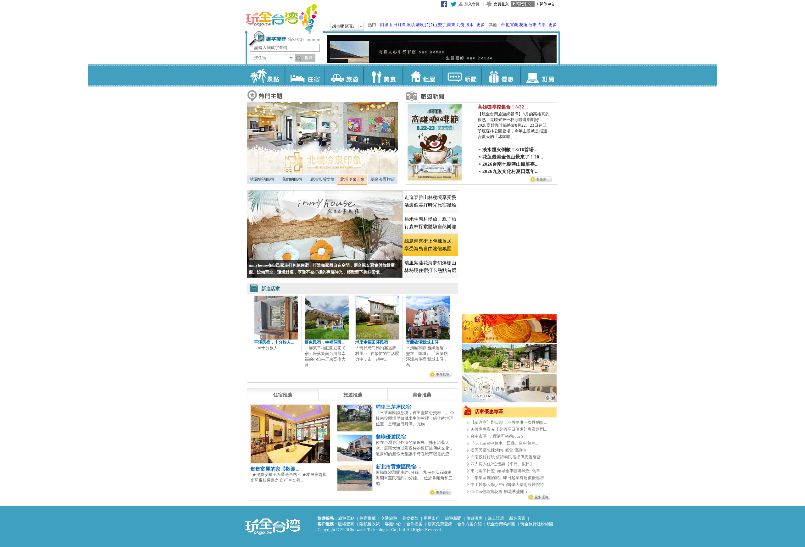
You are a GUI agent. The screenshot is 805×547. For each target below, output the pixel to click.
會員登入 (501, 4)
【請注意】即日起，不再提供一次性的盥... (508, 422)
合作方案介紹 (469, 524)
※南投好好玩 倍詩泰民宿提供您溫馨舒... (507, 457)
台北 (505, 24)
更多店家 (443, 374)
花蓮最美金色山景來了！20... (512, 156)
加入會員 (472, 4)
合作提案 (414, 524)
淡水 (469, 24)
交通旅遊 (389, 518)
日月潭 (399, 24)
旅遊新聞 (453, 518)
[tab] (262, 179)
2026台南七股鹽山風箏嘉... (510, 164)
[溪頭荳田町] (509, 371)
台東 (532, 24)
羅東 (451, 24)
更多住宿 (443, 492)
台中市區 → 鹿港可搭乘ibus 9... (498, 436)
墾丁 (442, 24)
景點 (265, 75)
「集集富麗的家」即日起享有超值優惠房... (508, 477)
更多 (480, 24)
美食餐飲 (410, 518)
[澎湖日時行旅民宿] (509, 401)
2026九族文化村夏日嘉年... (510, 171)
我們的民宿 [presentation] (292, 179)
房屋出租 (432, 518)
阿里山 (386, 24)
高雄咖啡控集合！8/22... (503, 106)
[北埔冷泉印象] (322, 173)
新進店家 (517, 518)
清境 (420, 24)
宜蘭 (514, 24)
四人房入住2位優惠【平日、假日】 (502, 463)
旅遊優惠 (474, 518)
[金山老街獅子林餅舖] (509, 341)
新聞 (461, 75)
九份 (460, 24)
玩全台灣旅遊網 (281, 19)
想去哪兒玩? (343, 26)
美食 (382, 75)
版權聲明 (346, 524)
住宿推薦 (367, 518)
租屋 (422, 75)
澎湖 (541, 24)
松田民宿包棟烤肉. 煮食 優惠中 (498, 450)
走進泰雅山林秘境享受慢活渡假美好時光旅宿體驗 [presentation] (430, 201)
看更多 (541, 179)
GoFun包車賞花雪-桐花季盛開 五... (501, 491)
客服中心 (393, 524)
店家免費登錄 (440, 524)
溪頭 (411, 24)
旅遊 (343, 75)
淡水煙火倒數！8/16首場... (509, 149)
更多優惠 (541, 497)
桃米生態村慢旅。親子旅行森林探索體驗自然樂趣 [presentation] (430, 223)
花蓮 (523, 24)
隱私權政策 (369, 524)
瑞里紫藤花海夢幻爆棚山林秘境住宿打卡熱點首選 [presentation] (430, 266)
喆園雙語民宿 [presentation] (262, 179)
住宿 (304, 75)
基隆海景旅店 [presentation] (382, 179)
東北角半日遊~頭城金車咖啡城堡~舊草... (506, 470)
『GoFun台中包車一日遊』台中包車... (504, 443)
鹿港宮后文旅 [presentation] (322, 179)
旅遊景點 (346, 518)
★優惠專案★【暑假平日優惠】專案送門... (508, 429)
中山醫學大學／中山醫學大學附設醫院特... (508, 484)
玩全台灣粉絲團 (501, 524)
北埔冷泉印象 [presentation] (352, 179)
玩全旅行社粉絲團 (536, 524)
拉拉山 (431, 24)
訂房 (540, 75)
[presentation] (282, 395)
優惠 (500, 75)
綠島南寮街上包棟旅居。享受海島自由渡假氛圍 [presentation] (430, 245)
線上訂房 (496, 518)
